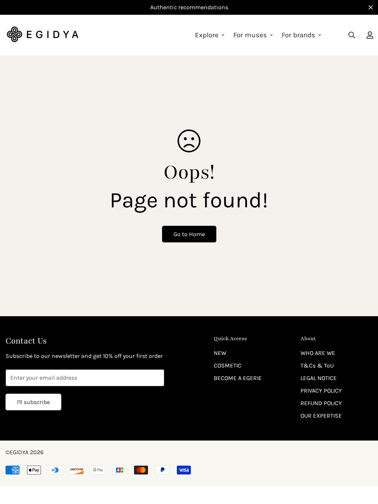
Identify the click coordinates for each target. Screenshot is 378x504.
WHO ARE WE (317, 352)
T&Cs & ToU (317, 365)
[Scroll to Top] (363, 463)
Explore (207, 35)
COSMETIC (227, 365)
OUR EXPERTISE (321, 415)
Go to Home (189, 234)
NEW (220, 352)
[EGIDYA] (42, 35)
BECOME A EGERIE (238, 378)
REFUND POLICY (321, 403)
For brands (298, 35)
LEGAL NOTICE (318, 378)
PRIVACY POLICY (321, 390)
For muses (250, 35)
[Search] (351, 35)
